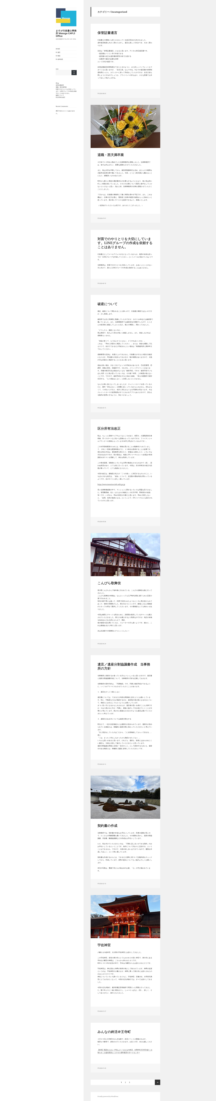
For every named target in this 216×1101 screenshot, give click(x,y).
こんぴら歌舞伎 (109, 583)
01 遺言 (58, 52)
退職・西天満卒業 (61, 87)
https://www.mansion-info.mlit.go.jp (111, 484)
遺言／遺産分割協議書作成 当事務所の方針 (124, 666)
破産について (60, 95)
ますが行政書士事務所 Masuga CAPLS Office (66, 33)
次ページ (157, 1082)
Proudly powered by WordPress (108, 1096)
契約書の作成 (107, 825)
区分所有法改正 (60, 97)
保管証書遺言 (60, 85)
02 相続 (58, 56)
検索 (57, 69)
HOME (58, 49)
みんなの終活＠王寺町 (114, 1031)
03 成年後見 (59, 59)
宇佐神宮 (104, 945)
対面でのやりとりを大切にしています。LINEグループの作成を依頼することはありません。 (66, 91)
